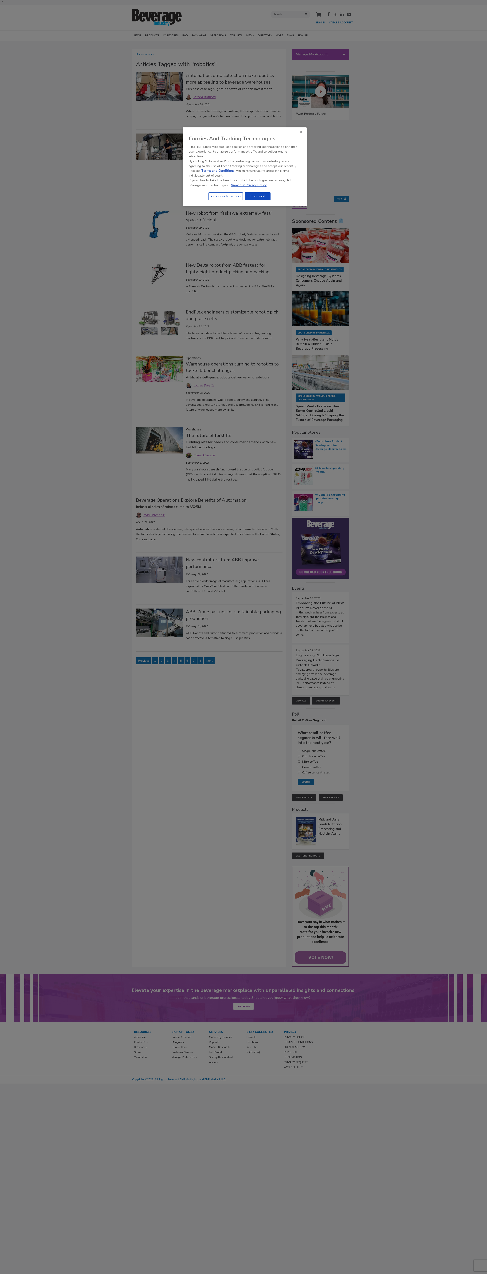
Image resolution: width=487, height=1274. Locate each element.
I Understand (258, 196)
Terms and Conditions (218, 171)
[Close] (301, 132)
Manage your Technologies (226, 196)
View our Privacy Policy (249, 185)
